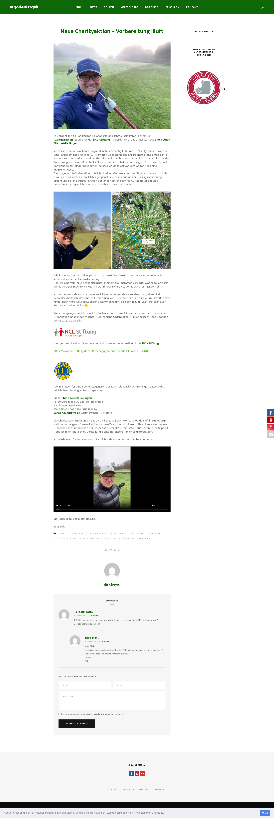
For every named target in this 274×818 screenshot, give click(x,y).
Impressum (160, 789)
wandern (129, 538)
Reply (95, 615)
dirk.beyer (112, 584)
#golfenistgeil (24, 7)
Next (225, 89)
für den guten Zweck (99, 533)
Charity (63, 533)
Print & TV (172, 7)
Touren (109, 7)
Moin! (79, 7)
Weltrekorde (129, 7)
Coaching (152, 7)
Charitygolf (77, 533)
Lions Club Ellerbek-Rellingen (86, 538)
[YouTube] (142, 773)
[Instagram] (137, 773)
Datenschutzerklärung (136, 789)
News (93, 7)
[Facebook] (131, 773)
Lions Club (60, 538)
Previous (183, 89)
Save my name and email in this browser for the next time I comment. (92, 714)
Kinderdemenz (156, 533)
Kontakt (192, 7)
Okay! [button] (265, 813)
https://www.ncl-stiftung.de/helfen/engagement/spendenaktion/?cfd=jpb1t (101, 351)
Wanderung (145, 538)
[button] (164, 813)
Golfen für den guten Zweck (129, 533)
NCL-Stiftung (114, 538)
